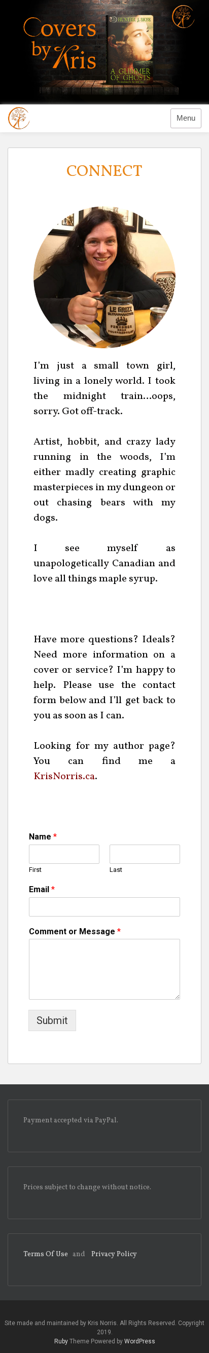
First (35, 869)
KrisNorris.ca (64, 777)
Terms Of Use (45, 1254)
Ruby (61, 1341)
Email (42, 889)
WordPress (139, 1341)
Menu (186, 118)
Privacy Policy (114, 1254)
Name (43, 837)
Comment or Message (75, 931)
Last (116, 869)
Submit (52, 1020)
